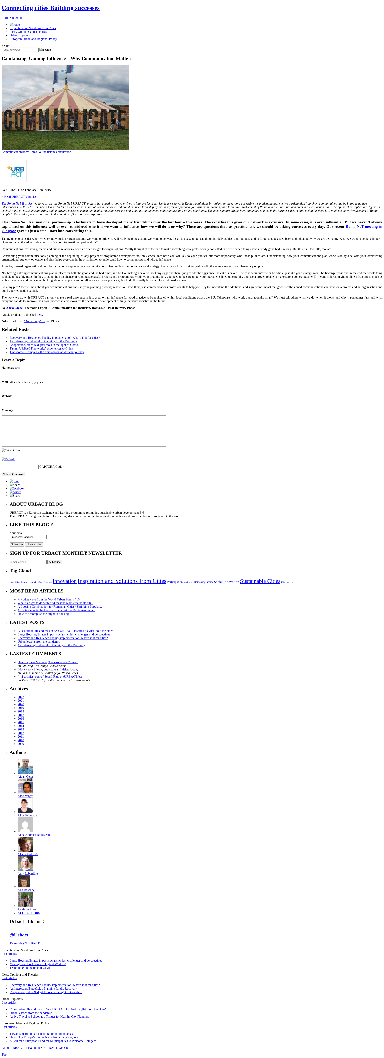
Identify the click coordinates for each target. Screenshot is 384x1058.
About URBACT (13, 1047)
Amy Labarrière (28, 873)
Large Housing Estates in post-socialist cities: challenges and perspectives (64, 634)
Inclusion (48, 152)
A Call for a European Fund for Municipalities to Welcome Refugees (53, 1041)
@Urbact (19, 934)
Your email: (17, 533)
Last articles (9, 953)
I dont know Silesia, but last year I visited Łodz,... (49, 669)
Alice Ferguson (27, 815)
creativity (33, 582)
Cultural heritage (45, 582)
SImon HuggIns (34, 321)
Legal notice (34, 1047)
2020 (21, 704)
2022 (21, 697)
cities (12, 582)
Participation (175, 581)
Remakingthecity (203, 581)
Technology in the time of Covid (30, 967)
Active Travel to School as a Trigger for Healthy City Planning (49, 1016)
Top (4, 1054)
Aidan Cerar (25, 776)
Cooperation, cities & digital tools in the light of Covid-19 (46, 345)
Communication (12, 152)
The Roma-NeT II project (18, 203)
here (39, 314)
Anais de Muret (27, 909)
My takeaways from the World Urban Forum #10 (49, 599)
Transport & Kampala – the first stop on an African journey (47, 352)
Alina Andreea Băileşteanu (34, 834)
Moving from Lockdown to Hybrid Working (38, 964)
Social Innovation (226, 582)
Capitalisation (62, 152)
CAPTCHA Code (50, 466)
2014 (21, 725)
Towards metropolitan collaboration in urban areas (41, 1033)
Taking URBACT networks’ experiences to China (41, 348)
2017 (21, 715)
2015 (21, 722)
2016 (21, 718)
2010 (21, 740)
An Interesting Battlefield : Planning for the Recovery (43, 341)
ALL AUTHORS (29, 913)
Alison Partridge (28, 854)
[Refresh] (8, 459)
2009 (21, 743)
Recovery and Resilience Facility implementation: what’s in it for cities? (55, 337)
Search (6, 45)
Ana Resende (26, 890)
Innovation (65, 581)
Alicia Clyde (14, 308)
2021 (21, 700)
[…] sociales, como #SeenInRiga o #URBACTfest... (51, 676)
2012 (21, 733)
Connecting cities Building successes (51, 7)
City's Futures (21, 582)
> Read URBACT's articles (19, 196)
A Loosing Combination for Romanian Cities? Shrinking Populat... (60, 606)
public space (188, 582)
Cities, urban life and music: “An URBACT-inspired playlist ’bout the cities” (66, 630)
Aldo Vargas (25, 796)
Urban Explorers (20, 35)
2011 (21, 736)
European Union (12, 17)
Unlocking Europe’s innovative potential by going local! (45, 1037)
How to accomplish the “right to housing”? (45, 613)
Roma (25, 152)
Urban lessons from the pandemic (39, 641)
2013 (21, 729)
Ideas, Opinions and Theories (28, 31)
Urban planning (287, 582)
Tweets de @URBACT (25, 943)
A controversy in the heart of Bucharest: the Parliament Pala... (56, 610)
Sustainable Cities (260, 581)
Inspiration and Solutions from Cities (33, 28)
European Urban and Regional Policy (33, 39)
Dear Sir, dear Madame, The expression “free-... (48, 662)
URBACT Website (56, 1047)
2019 (21, 707)
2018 (21, 711)
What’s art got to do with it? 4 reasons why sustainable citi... (55, 603)
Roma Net (35, 152)
